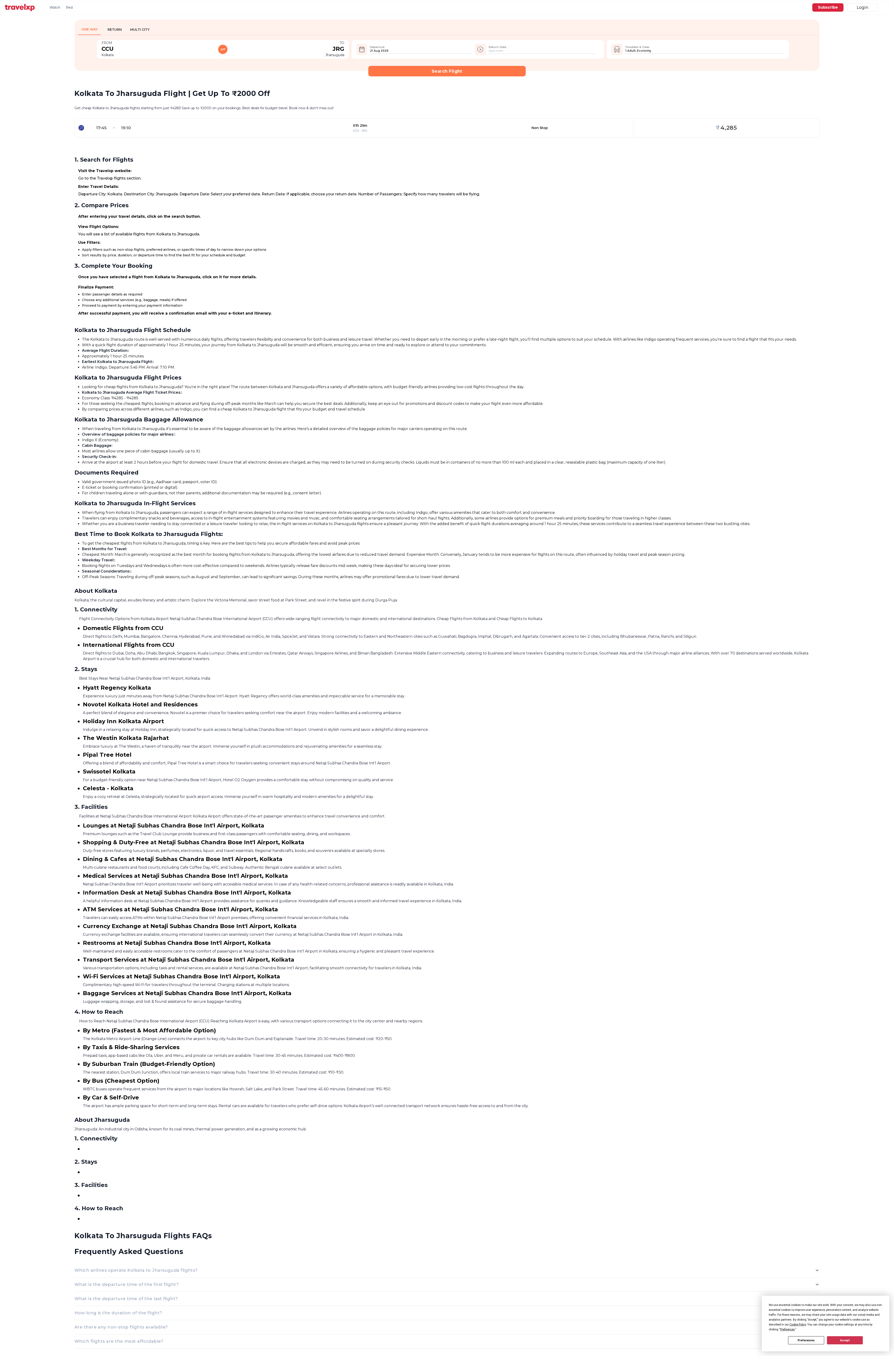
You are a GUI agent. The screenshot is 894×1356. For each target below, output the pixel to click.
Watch (55, 7)
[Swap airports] (222, 49)
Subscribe (828, 7)
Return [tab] (115, 29)
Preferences (806, 1340)
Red (69, 7)
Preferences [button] (787, 1329)
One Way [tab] (89, 29)
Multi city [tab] (139, 29)
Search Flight (447, 71)
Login (862, 7)
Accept (845, 1340)
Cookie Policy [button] (797, 1324)
